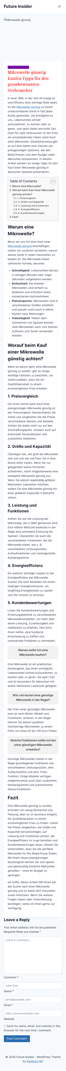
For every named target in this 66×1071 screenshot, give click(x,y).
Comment (11, 977)
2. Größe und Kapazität (31, 201)
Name (9, 991)
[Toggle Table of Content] (51, 181)
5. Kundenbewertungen (31, 213)
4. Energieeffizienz (29, 209)
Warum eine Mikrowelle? (26, 186)
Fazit (15, 216)
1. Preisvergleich (26, 198)
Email (8, 1005)
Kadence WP (35, 1061)
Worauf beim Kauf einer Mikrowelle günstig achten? (33, 192)
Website (9, 1019)
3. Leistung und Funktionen (33, 205)
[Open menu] (59, 6)
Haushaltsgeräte (18, 67)
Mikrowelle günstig (28, 107)
